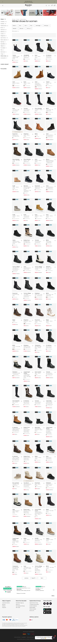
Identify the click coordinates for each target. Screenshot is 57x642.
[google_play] (47, 609)
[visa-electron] (13, 620)
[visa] (3, 620)
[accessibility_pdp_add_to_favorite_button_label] (21, 55)
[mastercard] (7, 620)
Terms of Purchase (17, 637)
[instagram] (47, 603)
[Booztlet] (28, 5)
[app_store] (47, 612)
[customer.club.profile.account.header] (49, 5)
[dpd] (31, 620)
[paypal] (17, 620)
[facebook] (44, 603)
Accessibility (24, 637)
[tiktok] (50, 603)
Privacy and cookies (30, 637)
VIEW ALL (53, 595)
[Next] (54, 2)
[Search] (46, 5)
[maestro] (10, 620)
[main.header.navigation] (2, 5)
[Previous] (2, 2)
